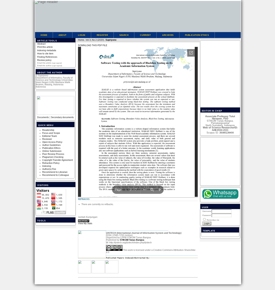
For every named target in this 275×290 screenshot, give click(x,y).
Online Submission (52, 151)
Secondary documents (62, 117)
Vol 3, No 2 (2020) (95, 40)
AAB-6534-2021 (220, 130)
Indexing (46, 166)
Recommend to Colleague (55, 175)
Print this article (45, 47)
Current (145, 35)
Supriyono (111, 40)
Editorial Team (49, 136)
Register (102, 35)
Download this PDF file (92, 45)
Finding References (47, 57)
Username (206, 211)
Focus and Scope (51, 133)
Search (124, 35)
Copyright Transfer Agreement (57, 160)
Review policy (44, 60)
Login (81, 35)
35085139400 (226, 132)
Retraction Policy (50, 163)
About (63, 35)
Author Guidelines (51, 145)
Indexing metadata (46, 50)
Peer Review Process (53, 154)
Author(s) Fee (49, 169)
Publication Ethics (51, 148)
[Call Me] (220, 194)
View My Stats (85, 223)
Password (206, 215)
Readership (48, 130)
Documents (43, 117)
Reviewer (47, 139)
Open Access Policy (52, 142)
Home (44, 35)
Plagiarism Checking (52, 157)
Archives (167, 35)
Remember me (213, 220)
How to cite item (45, 53)
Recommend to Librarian (55, 172)
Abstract (41, 44)
